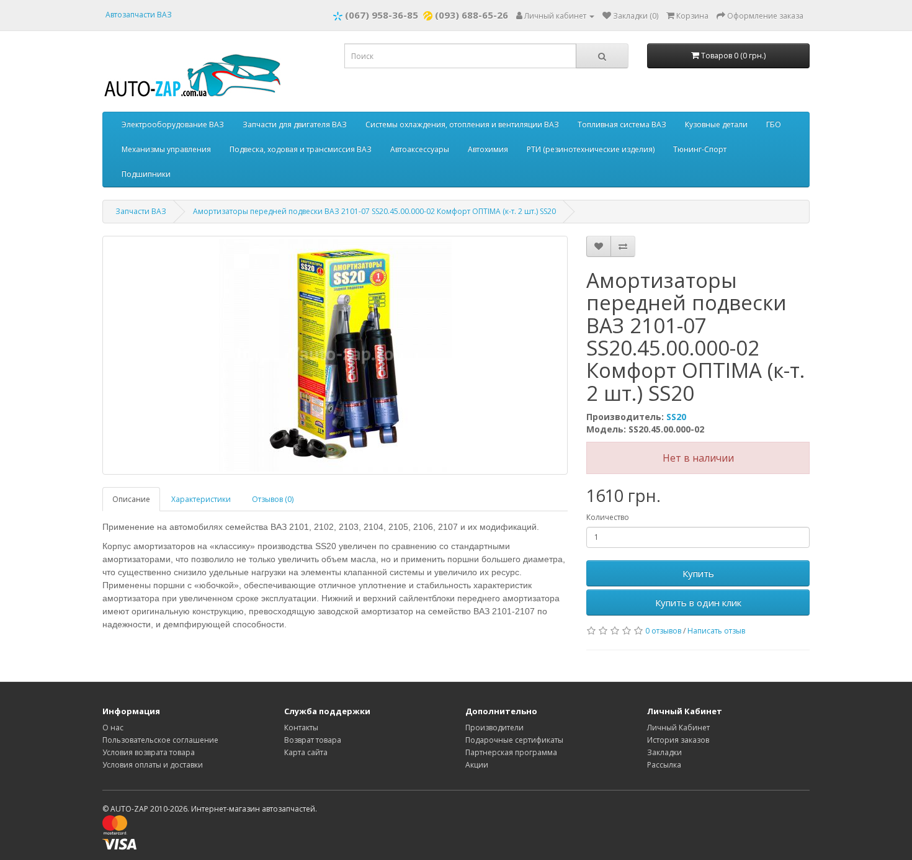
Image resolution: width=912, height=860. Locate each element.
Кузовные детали (716, 124)
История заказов (678, 740)
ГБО (773, 124)
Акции (476, 764)
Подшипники (146, 174)
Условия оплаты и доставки (152, 764)
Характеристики (201, 499)
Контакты (301, 727)
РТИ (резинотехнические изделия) (591, 149)
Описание (131, 499)
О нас (112, 727)
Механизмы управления (166, 149)
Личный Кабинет (678, 727)
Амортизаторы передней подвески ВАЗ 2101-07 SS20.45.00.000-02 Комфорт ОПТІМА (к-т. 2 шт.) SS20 (374, 211)
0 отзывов (663, 630)
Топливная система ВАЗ (622, 124)
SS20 (676, 417)
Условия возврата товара (148, 752)
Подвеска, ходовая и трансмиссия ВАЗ (301, 149)
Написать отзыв (716, 630)
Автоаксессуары (419, 149)
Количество (607, 517)
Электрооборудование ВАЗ (173, 124)
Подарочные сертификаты (514, 740)
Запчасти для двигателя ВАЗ (295, 124)
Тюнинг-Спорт (699, 149)
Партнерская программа (511, 752)
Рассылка (664, 764)
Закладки (664, 752)
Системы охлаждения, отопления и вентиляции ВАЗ (462, 124)
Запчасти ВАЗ (140, 211)
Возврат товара (312, 740)
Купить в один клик (698, 602)
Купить (698, 573)
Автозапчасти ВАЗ (138, 14)
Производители (494, 727)
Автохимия (488, 149)
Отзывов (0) (272, 499)
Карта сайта (306, 752)
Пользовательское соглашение (160, 740)
